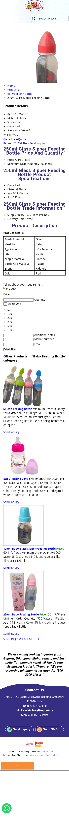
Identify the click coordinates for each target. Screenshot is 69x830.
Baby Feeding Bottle (16, 479)
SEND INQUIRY (12, 639)
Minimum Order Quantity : (41, 553)
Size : (24, 417)
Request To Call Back (16, 143)
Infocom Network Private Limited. (43, 755)
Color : (40, 622)
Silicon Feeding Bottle (17, 409)
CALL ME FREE (31, 639)
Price (10, 160)
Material (12, 189)
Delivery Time (15, 219)
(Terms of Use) (47, 751)
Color (10, 185)
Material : (21, 413)
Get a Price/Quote (14, 139)
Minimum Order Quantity (23, 164)
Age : (43, 413)
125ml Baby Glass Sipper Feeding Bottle (29, 548)
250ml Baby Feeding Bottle (21, 614)
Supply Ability (15, 215)
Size (9, 197)
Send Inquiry (38, 143)
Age (9, 193)
